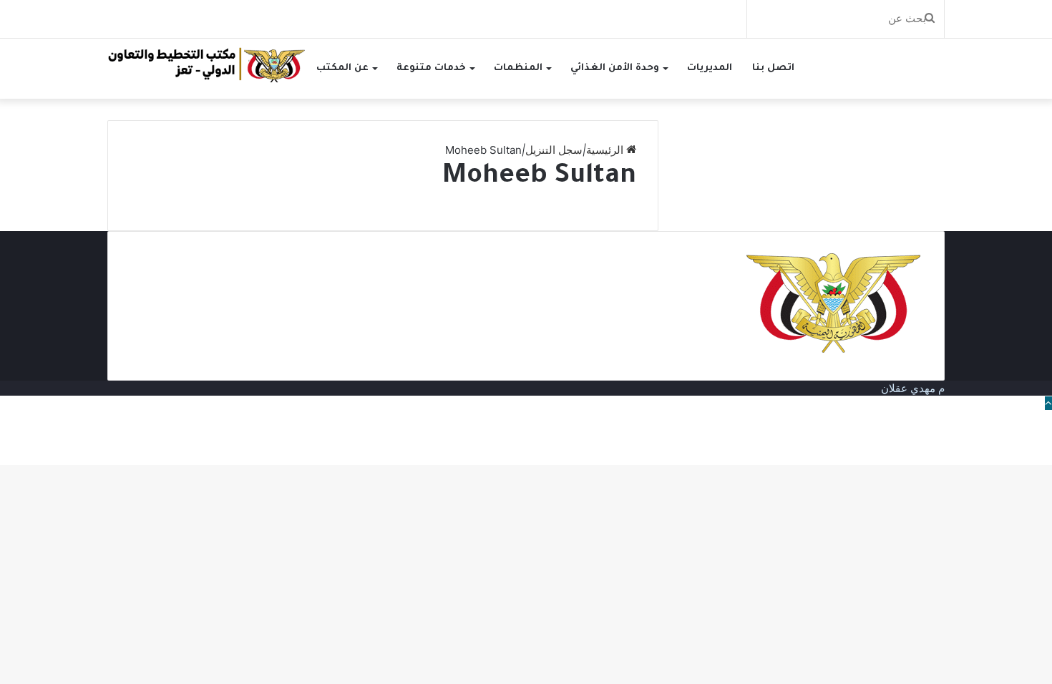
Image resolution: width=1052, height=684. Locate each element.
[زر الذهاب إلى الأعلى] (1048, 403)
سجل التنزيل (554, 150)
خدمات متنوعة (431, 68)
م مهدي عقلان (913, 388)
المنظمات (518, 68)
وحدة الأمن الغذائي (614, 68)
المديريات (709, 68)
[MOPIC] (206, 64)
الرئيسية (606, 150)
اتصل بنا (773, 68)
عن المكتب (342, 68)
